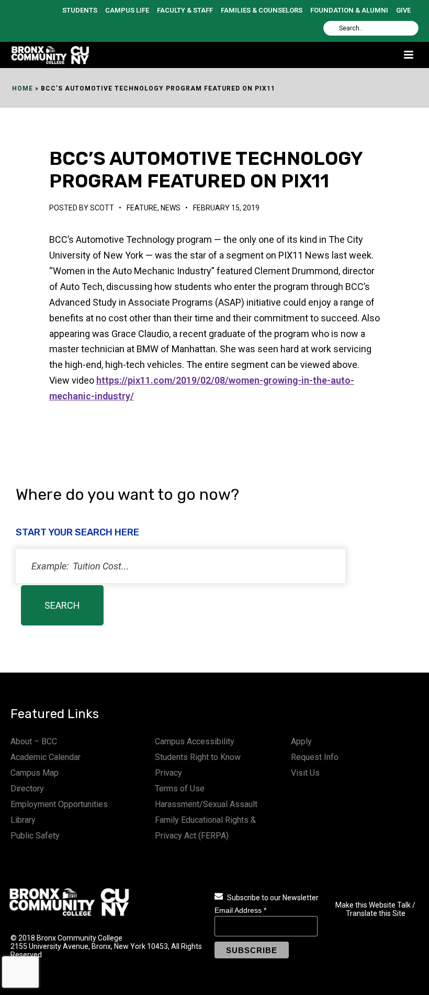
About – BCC (33, 741)
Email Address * (240, 910)
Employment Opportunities (59, 804)
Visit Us (305, 773)
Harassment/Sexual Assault (206, 804)
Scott (102, 208)
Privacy (168, 773)
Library (23, 820)
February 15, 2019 (226, 208)
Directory (27, 788)
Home (22, 88)
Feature (142, 208)
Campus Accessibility (194, 741)
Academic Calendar (45, 757)
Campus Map (34, 773)
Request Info (314, 757)
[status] (180, 566)
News (170, 208)
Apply (301, 741)
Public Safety (35, 836)
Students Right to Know (198, 757)
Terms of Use (180, 788)
